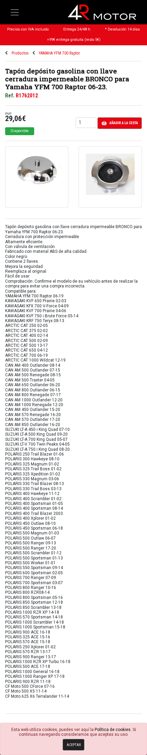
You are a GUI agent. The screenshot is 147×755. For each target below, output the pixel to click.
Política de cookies (113, 729)
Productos (20, 53)
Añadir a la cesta (123, 123)
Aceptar (74, 745)
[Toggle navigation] (14, 12)
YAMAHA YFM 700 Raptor (59, 53)
